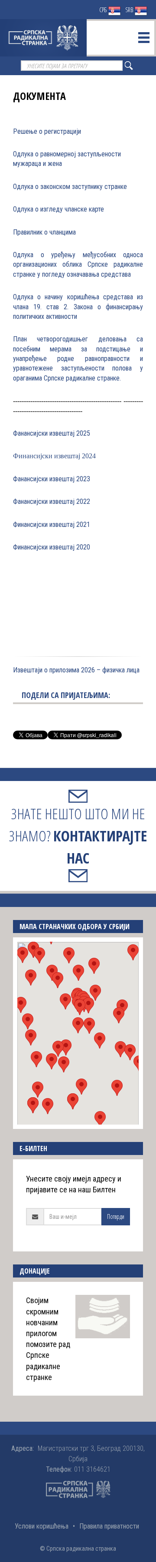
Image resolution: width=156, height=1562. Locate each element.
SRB (129, 10)
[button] (78, 1025)
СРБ (103, 10)
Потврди (115, 1216)
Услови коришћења (41, 1526)
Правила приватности (109, 1526)
